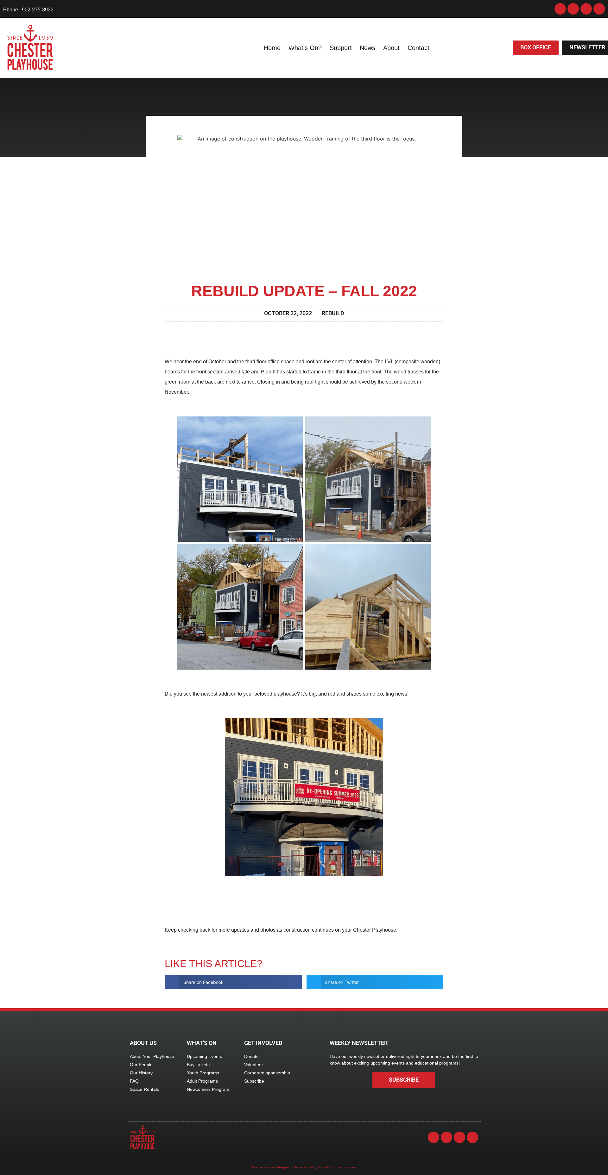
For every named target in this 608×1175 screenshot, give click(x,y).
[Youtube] (586, 9)
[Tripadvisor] (599, 9)
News (367, 47)
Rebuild (333, 313)
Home (272, 47)
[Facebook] (560, 9)
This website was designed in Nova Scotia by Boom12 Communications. (304, 1167)
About (391, 47)
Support (341, 47)
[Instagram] (573, 9)
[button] (233, 982)
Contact (418, 47)
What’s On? (305, 47)
